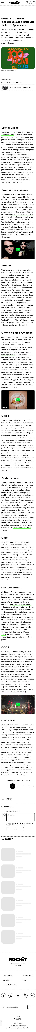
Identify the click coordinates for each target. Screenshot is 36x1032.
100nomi (8, 799)
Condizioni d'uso (14, 1025)
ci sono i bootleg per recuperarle (13, 692)
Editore (17, 1017)
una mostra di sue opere (22, 528)
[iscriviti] (31, 1007)
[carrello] (27, 2)
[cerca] (30, 2)
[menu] (2, 2)
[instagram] (10, 995)
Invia (15, 829)
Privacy (1, 1023)
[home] (14, 2)
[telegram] (32, 995)
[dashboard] (34, 2)
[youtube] (18, 995)
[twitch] (25, 995)
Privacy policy (22, 1025)
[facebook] (3, 995)
